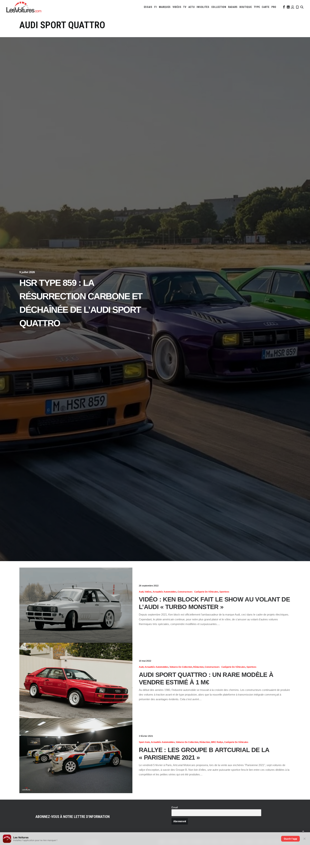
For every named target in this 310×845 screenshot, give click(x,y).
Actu (191, 7)
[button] (284, 7)
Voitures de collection (181, 667)
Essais (148, 7)
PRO (273, 7)
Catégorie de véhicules (206, 592)
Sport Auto (144, 742)
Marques (165, 7)
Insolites (203, 7)
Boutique (245, 7)
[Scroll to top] (303, 830)
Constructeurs (185, 592)
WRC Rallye (217, 742)
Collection (218, 7)
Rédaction (198, 667)
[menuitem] (148, 7)
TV (184, 7)
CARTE (265, 7)
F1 (155, 7)
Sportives (224, 592)
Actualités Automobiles (165, 592)
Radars (233, 7)
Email (175, 807)
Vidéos (177, 7)
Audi (141, 592)
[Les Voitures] (23, 7)
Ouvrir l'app (290, 838)
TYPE (257, 7)
